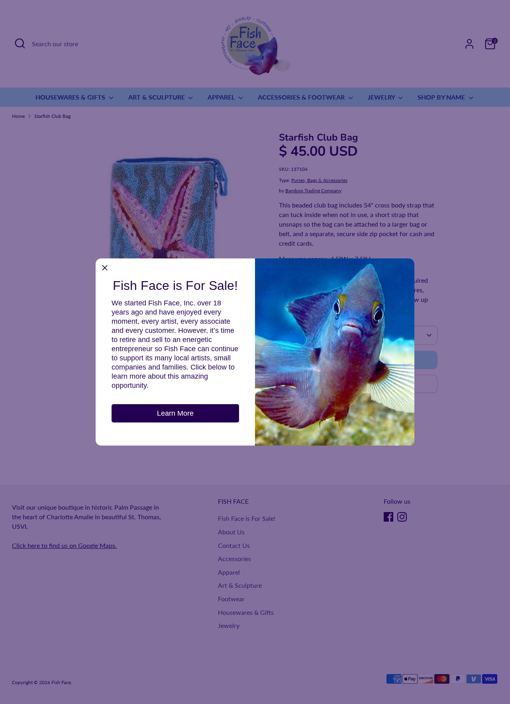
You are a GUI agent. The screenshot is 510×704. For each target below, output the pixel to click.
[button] (105, 267)
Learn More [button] (175, 413)
